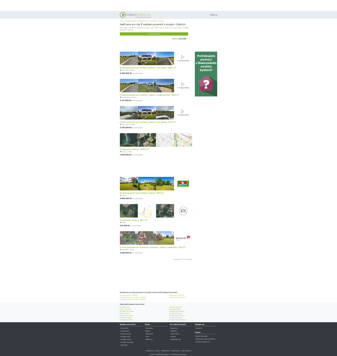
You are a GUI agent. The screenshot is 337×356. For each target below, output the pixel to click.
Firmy (147, 336)
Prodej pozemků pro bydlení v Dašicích (133, 299)
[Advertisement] (168, 5)
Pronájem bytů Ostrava (176, 311)
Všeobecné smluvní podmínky (205, 339)
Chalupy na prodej (175, 307)
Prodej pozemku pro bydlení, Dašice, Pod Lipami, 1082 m (148, 68)
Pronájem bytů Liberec (176, 315)
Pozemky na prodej (126, 315)
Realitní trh (149, 339)
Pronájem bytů (125, 336)
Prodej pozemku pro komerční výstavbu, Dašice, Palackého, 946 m (153, 247)
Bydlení (148, 331)
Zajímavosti (149, 334)
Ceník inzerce (175, 334)
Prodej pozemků (130, 21)
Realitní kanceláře (201, 336)
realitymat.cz (175, 351)
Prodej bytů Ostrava (176, 313)
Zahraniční (123, 345)
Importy (173, 336)
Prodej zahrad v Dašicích (177, 297)
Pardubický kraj (143, 21)
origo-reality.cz (186, 351)
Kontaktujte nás (176, 339)
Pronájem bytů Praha (127, 311)
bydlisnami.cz (165, 351)
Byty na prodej (125, 313)
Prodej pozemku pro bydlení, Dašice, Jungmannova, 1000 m (149, 95)
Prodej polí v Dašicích (176, 295)
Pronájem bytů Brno (126, 320)
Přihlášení (174, 331)
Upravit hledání (154, 34)
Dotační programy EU (203, 342)
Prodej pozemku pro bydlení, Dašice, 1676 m (142, 193)
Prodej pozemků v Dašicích (129, 295)
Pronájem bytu (124, 307)
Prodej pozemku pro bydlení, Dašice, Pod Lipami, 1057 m (148, 122)
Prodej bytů (124, 328)
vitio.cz (157, 351)
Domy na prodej (125, 309)
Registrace (174, 328)
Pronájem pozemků (126, 342)
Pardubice (153, 21)
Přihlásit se (213, 15)
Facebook (199, 328)
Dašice (161, 21)
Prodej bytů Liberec (175, 317)
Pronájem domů (125, 339)
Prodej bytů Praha (126, 317)
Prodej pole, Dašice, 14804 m (134, 149)
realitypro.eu (150, 351)
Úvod (121, 21)
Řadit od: (179, 39)
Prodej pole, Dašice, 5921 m (134, 220)
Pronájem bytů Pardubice (177, 320)
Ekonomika (149, 328)
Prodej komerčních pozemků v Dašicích (133, 297)
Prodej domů (124, 331)
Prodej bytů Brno (174, 309)
